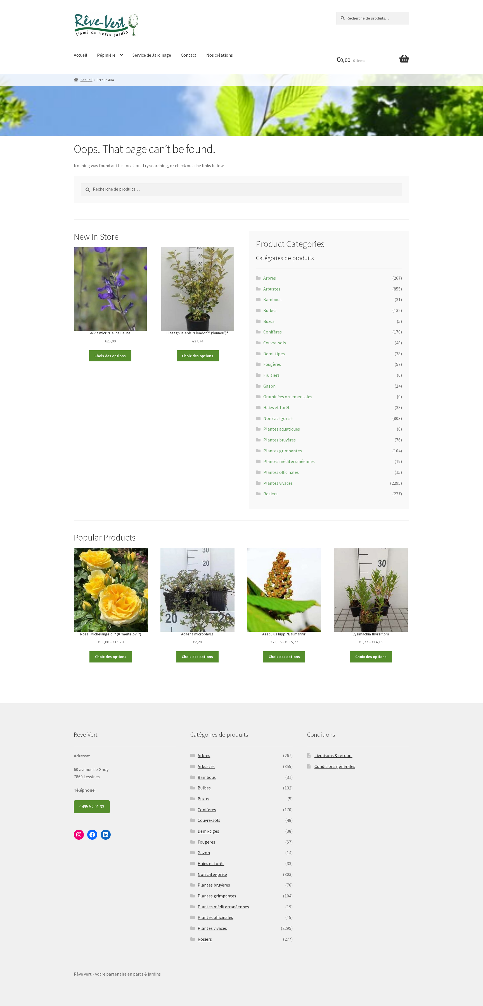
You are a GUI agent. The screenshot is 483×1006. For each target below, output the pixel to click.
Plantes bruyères (279, 440)
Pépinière (106, 55)
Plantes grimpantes (282, 450)
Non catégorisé (278, 418)
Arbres (269, 278)
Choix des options (110, 355)
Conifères (272, 332)
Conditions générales (334, 766)
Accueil (80, 55)
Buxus (268, 321)
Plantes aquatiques (281, 429)
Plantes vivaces (278, 483)
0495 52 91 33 (91, 806)
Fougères (272, 364)
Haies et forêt (276, 407)
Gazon (269, 386)
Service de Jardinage (151, 55)
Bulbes (269, 310)
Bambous (272, 299)
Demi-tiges (274, 353)
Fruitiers (271, 375)
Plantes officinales (281, 472)
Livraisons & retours (333, 755)
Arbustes (271, 289)
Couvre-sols (274, 342)
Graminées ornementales (287, 396)
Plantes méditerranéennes (289, 461)
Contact (188, 55)
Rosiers (270, 493)
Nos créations (219, 55)
